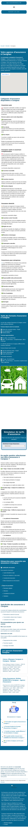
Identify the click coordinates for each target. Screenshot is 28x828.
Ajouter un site (14, 11)
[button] (14, 7)
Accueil (2, 46)
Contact (6, 824)
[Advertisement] (14, 30)
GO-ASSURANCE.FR (14, 2)
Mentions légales (8, 822)
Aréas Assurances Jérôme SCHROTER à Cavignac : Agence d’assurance (14, 680)
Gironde (7, 46)
